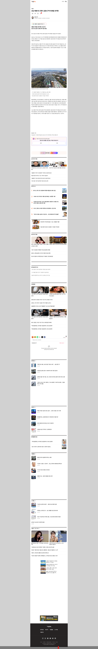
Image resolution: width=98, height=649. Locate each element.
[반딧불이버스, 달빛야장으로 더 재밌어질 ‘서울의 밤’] (33, 417)
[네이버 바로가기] (53, 638)
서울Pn (32, 8)
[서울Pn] (33, 1)
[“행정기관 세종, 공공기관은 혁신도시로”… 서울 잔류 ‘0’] (33, 365)
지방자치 (32, 407)
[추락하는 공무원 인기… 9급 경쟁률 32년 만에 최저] (33, 511)
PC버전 (56, 642)
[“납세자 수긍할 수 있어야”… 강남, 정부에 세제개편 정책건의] (33, 464)
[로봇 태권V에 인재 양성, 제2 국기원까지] (33, 424)
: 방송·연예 (34, 528)
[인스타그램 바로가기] (50, 638)
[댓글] (41, 13)
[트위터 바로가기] (45, 638)
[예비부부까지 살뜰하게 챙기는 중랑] (33, 458)
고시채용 (32, 500)
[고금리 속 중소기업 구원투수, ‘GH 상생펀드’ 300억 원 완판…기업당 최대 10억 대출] (33, 384)
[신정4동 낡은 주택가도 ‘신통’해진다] (33, 430)
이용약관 (44, 642)
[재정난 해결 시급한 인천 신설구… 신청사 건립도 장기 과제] (33, 411)
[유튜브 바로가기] (48, 638)
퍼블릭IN (41, 632)
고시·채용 (56, 629)
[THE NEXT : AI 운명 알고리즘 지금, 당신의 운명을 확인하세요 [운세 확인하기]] (49, 152)
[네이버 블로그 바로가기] (55, 638)
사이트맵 (53, 642)
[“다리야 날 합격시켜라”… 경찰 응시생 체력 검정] (33, 505)
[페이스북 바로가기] (43, 638)
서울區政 (33, 453)
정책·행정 (33, 360)
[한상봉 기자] (32, 17)
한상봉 (35, 17)
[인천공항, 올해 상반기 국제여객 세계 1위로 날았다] (33, 371)
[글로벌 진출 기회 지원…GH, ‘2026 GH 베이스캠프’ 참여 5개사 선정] (33, 377)
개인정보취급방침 (48, 642)
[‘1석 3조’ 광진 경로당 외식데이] (33, 470)
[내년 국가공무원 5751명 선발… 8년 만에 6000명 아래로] (33, 517)
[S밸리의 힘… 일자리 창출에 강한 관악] (33, 477)
